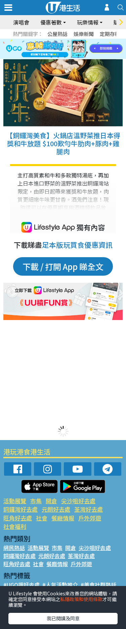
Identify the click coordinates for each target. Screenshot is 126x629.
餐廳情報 (62, 518)
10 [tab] (68, 49)
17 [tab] (78, 57)
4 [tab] (68, 41)
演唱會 (21, 22)
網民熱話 (14, 548)
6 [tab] (81, 41)
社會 (41, 518)
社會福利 (14, 526)
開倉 (51, 501)
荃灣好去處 (88, 509)
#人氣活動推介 (60, 585)
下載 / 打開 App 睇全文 (63, 266)
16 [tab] (71, 57)
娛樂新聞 (84, 33)
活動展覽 (14, 501)
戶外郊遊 (89, 518)
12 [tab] (81, 49)
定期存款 (110, 33)
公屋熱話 (57, 33)
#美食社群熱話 (98, 585)
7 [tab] (48, 49)
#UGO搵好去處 (21, 585)
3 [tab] (61, 41)
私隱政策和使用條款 (81, 599)
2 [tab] (54, 41)
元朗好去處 (56, 509)
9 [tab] (61, 49)
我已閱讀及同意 (63, 618)
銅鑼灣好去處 (20, 509)
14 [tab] (58, 57)
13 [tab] (51, 57)
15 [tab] (64, 57)
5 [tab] (75, 41)
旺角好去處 (17, 518)
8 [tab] (54, 49)
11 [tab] (75, 49)
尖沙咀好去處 (78, 501)
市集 (36, 501)
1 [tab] (48, 41)
